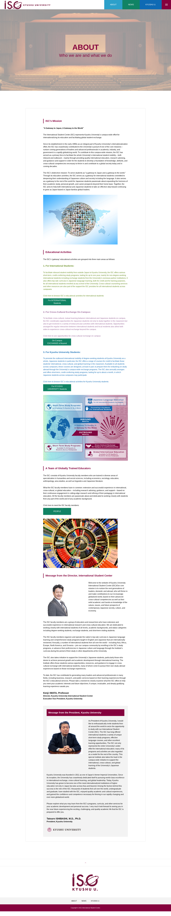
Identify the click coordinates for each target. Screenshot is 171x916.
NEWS (84, 901)
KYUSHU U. (95, 901)
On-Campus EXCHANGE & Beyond (57, 342)
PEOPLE (57, 511)
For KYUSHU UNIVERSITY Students (57, 387)
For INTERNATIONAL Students (57, 301)
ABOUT (74, 901)
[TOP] (85, 862)
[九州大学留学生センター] (27, 4)
